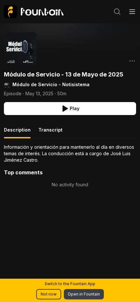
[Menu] (132, 12)
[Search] (117, 11)
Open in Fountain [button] (84, 294)
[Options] (132, 61)
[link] (33, 11)
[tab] (17, 132)
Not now (49, 294)
